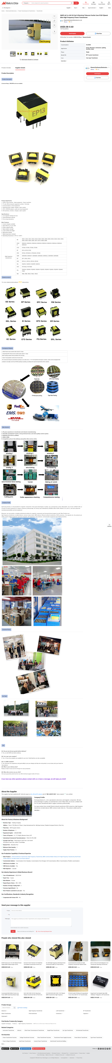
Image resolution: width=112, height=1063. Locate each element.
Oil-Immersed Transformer (82, 1030)
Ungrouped (4, 1016)
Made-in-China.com (49, 1054)
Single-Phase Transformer (53, 1030)
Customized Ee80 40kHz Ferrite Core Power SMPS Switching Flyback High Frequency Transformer (10, 994)
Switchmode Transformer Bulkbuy (58, 1041)
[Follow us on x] (101, 1048)
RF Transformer (87, 1010)
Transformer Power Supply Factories (62, 1037)
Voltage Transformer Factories (27, 1037)
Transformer (39, 11)
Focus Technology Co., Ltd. (45, 1057)
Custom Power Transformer (40, 1041)
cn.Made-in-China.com (70, 1054)
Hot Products (25, 1053)
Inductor (19, 1030)
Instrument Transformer (8, 1030)
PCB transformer (33, 1013)
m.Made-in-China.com (59, 1054)
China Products (32, 1053)
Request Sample (87, 37)
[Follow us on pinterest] (107, 1048)
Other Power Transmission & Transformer (34, 1030)
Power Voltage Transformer (9, 1041)
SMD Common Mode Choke (50, 856)
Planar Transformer (6, 1013)
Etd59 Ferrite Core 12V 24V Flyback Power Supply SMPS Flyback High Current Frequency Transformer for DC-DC (11, 964)
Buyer (75, 7)
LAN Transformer (60, 1010)
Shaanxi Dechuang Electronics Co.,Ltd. (73, 20)
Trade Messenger (25, 1048)
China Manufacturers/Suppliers (43, 1053)
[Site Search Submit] (76, 3)
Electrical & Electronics (11, 11)
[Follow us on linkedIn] (109, 1048)
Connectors (58, 1013)
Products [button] (26, 3)
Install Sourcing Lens (39, 1048)
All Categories (7, 7)
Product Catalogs (23, 1007)
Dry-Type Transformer (68, 1030)
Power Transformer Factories (10, 1037)
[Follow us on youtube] (105, 1048)
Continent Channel (74, 1053)
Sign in (108, 4)
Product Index (82, 1053)
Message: (7, 918)
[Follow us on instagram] (103, 1048)
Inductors (4, 1010)
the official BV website (36, 794)
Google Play (14, 1048)
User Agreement (64, 1057)
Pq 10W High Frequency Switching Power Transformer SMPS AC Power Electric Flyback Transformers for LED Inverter (55, 964)
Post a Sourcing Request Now (44, 931)
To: (9, 914)
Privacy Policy (79, 1057)
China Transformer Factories (44, 1037)
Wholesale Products (56, 1053)
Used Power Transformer (25, 1041)
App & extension (92, 7)
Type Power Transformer (96, 1037)
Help (83, 7)
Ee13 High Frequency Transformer (66, 856)
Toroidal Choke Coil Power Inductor (20, 858)
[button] (71, 3)
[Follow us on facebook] (98, 1048)
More (3, 1044)
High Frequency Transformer (35, 856)
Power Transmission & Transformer (26, 11)
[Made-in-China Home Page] (10, 3)
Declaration (72, 1057)
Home (3, 11)
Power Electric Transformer (80, 1037)
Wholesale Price (65, 1053)
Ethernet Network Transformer (19, 856)
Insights (88, 1053)
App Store (5, 1048)
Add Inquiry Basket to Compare (30, 59)
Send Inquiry (72, 33)
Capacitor (85, 1013)
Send (13, 931)
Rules (109, 7)
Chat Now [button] (99, 33)
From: (8, 910)
